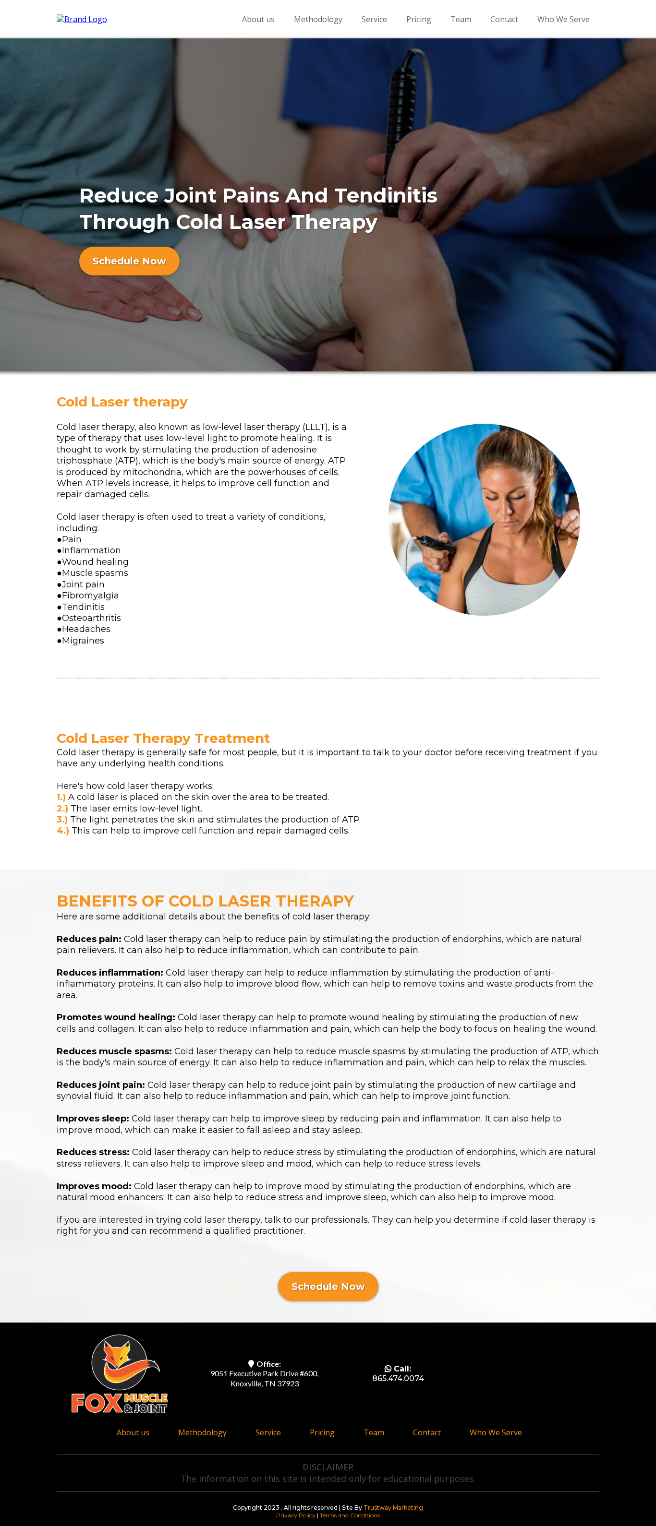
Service (374, 19)
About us (258, 19)
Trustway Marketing (393, 1507)
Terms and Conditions (350, 1515)
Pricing (418, 19)
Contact (504, 19)
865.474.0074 (398, 1378)
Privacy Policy (296, 1515)
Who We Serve (563, 19)
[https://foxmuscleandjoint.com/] (82, 18)
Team (460, 19)
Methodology (318, 19)
